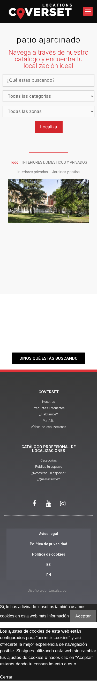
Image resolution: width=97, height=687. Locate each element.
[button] (88, 11)
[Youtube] (48, 503)
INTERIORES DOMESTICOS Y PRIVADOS (55, 162)
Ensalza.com (59, 590)
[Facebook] (34, 503)
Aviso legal (48, 534)
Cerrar (6, 677)
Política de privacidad (48, 544)
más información (54, 616)
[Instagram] (62, 503)
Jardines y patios (66, 172)
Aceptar (83, 615)
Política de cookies (48, 554)
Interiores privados (33, 172)
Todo (14, 162)
